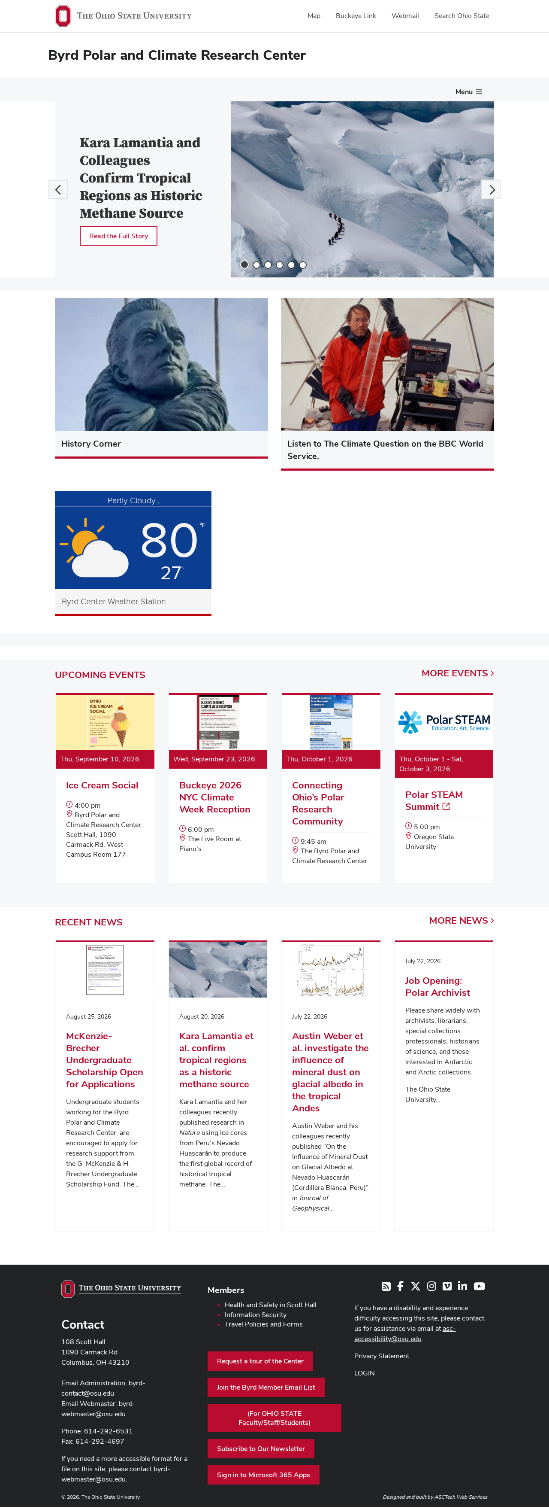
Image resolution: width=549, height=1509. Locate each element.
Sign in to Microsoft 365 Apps (263, 1474)
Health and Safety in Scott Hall (271, 1304)
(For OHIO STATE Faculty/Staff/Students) (274, 1418)
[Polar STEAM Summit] (444, 782)
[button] (58, 189)
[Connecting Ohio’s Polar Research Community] (331, 789)
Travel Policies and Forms (264, 1324)
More (455, 673)
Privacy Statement (381, 1355)
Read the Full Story (118, 235)
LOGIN (364, 1373)
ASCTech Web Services (461, 1497)
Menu (464, 91)
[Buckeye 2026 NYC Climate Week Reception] (218, 783)
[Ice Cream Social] (105, 785)
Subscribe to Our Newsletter (261, 1448)
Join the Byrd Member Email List (266, 1387)
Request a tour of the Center (260, 1361)
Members (226, 1290)
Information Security (256, 1314)
